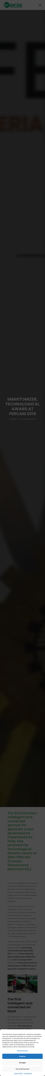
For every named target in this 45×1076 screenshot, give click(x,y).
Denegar (22, 1063)
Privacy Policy (18, 1073)
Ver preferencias (22, 1069)
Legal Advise (28, 1073)
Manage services (22, 1050)
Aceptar (22, 1056)
